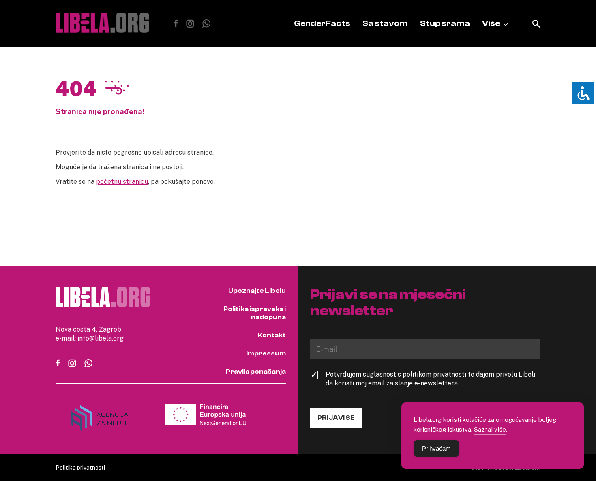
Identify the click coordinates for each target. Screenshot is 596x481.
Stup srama (445, 23)
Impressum (266, 353)
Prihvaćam (436, 448)
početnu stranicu (122, 181)
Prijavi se (336, 417)
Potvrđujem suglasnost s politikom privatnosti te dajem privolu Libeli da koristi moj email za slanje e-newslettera (430, 378)
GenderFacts (322, 23)
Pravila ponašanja (256, 371)
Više (491, 23)
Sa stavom (385, 23)
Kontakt (271, 335)
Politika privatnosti (80, 467)
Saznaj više (490, 429)
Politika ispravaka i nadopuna (254, 313)
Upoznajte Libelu (257, 290)
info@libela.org (100, 338)
